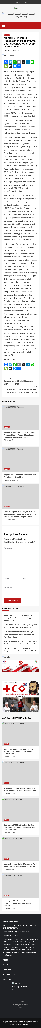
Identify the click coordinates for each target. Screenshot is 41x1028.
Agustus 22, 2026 (10, 756)
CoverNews (15, 1024)
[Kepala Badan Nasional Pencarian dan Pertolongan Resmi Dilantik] (20, 459)
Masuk (5, 965)
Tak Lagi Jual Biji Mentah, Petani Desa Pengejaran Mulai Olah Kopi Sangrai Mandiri (20, 649)
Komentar (8, 548)
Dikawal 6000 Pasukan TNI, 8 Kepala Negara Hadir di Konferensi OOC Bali (22, 389)
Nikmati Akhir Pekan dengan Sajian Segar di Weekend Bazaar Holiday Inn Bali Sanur (20, 626)
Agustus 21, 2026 (10, 793)
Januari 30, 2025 (9, 522)
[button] (4, 25)
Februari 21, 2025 (10, 480)
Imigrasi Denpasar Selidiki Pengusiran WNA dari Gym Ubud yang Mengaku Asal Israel (20, 642)
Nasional (7, 35)
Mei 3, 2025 (8, 443)
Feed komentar (9, 974)
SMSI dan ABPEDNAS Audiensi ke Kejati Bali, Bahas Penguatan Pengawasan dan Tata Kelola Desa (19, 634)
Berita (6, 743)
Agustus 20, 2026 (10, 908)
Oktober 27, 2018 (10, 50)
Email (24, 578)
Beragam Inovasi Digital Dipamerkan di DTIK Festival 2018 (20, 381)
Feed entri (7, 970)
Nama (7, 578)
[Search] (37, 25)
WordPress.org (9, 979)
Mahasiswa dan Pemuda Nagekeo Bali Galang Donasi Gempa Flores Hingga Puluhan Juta (18, 617)
